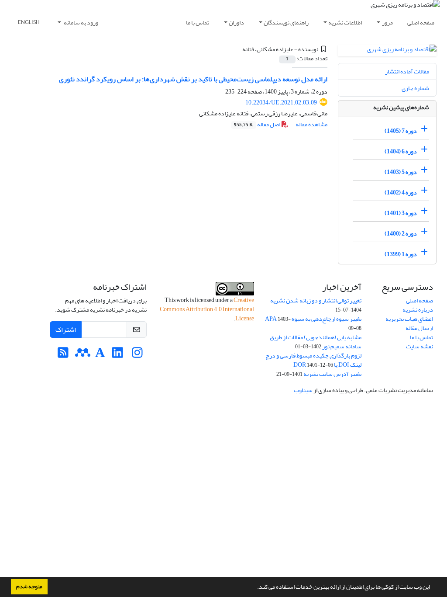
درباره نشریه (417, 310)
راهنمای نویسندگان (286, 22)
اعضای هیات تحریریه (409, 319)
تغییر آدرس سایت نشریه (332, 374)
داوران (236, 22)
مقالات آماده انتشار (407, 71)
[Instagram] (137, 355)
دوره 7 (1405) (401, 131)
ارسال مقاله (419, 328)
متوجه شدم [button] (29, 586)
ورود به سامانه (80, 22)
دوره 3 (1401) (401, 213)
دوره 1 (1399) (401, 254)
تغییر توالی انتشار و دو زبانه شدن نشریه (315, 300)
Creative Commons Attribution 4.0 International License (207, 309)
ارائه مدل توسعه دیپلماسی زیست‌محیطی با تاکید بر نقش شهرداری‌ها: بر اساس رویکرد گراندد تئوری (193, 79)
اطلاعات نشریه (345, 22)
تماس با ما (197, 22)
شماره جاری (415, 88)
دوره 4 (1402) (401, 192)
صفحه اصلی (420, 22)
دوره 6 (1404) (401, 151)
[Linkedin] (117, 355)
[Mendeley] (82, 355)
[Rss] (63, 355)
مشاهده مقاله (311, 124)
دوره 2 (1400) (401, 233)
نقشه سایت (419, 346)
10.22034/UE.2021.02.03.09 (281, 102)
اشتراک (65, 329)
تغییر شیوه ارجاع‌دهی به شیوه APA (313, 319)
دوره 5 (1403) (401, 172)
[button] (255, 588)
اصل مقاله (257, 124)
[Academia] (100, 355)
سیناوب (303, 390)
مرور (387, 22)
